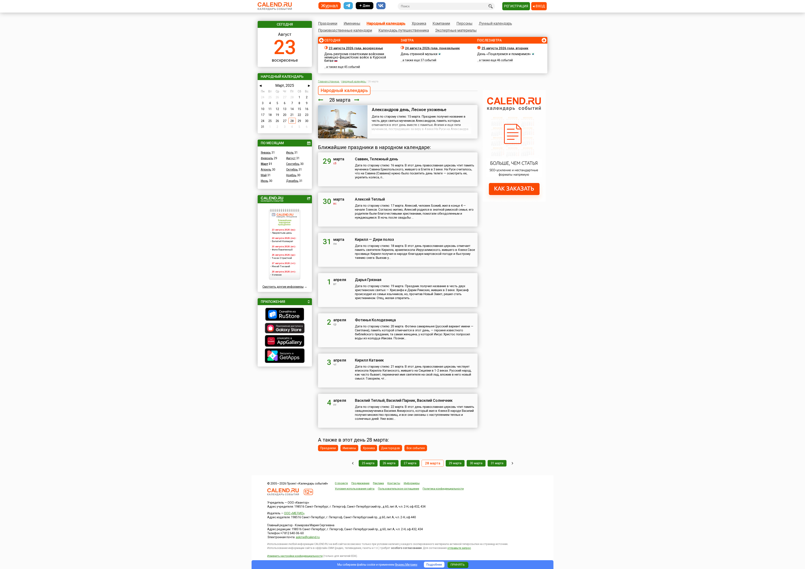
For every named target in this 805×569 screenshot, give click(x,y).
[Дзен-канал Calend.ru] (364, 5)
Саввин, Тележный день (376, 159)
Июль (290, 152)
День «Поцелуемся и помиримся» (504, 54)
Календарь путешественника (403, 30)
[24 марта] (353, 463)
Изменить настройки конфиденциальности (295, 555)
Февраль (267, 158)
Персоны (464, 23)
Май (264, 175)
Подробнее (434, 564)
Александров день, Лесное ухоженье (409, 109)
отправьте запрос (459, 548)
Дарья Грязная (368, 279)
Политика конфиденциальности (443, 488)
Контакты (393, 483)
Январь (266, 152)
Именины (352, 23)
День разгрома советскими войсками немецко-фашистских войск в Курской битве (355, 57)
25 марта (368, 463)
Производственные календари (345, 30)
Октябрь (292, 169)
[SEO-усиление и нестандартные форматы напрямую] (514, 200)
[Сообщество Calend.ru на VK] (381, 5)
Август (291, 158)
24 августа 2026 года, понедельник (432, 48)
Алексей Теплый (370, 199)
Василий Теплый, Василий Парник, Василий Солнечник (404, 400)
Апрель (266, 169)
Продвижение (360, 483)
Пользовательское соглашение (398, 488)
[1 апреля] (512, 463)
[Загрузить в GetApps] (285, 356)
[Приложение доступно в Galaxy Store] (285, 328)
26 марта (389, 463)
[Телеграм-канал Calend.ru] (348, 5)
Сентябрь (293, 164)
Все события (416, 448)
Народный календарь (386, 23)
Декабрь (292, 181)
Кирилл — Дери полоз (374, 239)
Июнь (264, 181)
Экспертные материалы (456, 30)
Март (264, 164)
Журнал (329, 5)
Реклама (378, 483)
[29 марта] (356, 100)
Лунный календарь (495, 23)
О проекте (341, 483)
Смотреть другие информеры (283, 286)
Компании (441, 23)
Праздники (327, 23)
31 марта (497, 463)
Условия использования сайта (354, 488)
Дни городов (390, 448)
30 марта (476, 463)
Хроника (419, 23)
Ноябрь (291, 175)
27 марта (410, 463)
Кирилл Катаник (369, 360)
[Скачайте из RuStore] (285, 314)
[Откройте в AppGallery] (285, 341)
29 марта (455, 463)
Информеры (412, 483)
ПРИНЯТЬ (458, 564)
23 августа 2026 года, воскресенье (356, 48)
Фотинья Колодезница (375, 320)
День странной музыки (419, 54)
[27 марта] (320, 100)
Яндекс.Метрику (406, 564)
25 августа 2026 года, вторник (505, 48)
